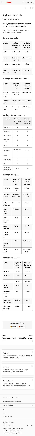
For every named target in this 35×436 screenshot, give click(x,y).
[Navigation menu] (2, 2)
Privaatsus (21, 428)
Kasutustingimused (7, 430)
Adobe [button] (4, 413)
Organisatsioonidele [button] (8, 405)
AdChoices (20, 433)
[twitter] (9, 425)
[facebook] (3, 425)
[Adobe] (8, 2)
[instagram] (6, 425)
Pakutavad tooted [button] (7, 417)
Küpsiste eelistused (16, 430)
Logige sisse (30, 2)
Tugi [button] (4, 409)
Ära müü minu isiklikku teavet (9, 433)
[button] (23, 2)
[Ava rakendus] (33, 8)
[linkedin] (12, 425)
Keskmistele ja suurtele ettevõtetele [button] (12, 401)
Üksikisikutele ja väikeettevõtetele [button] (11, 398)
